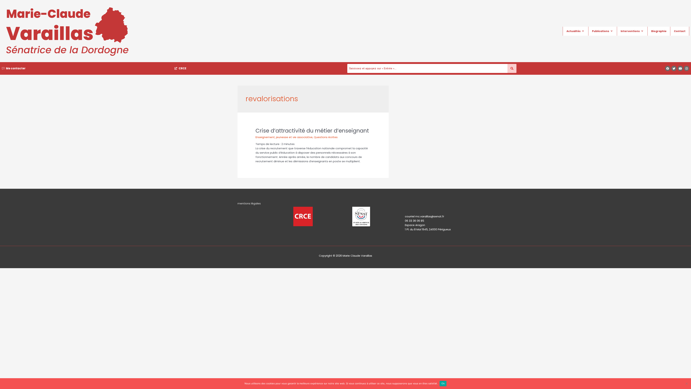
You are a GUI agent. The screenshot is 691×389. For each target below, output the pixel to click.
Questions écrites (326, 137)
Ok (443, 383)
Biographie (659, 31)
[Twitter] (674, 68)
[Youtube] (680, 68)
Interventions (630, 31)
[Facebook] (667, 68)
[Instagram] (686, 68)
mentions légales (249, 203)
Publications (600, 31)
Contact (679, 31)
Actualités (573, 31)
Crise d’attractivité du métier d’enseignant (312, 131)
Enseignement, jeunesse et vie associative (284, 137)
